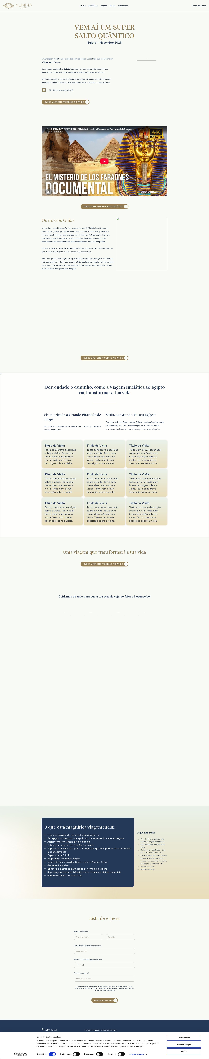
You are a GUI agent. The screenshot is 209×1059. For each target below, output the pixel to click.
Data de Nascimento (87, 945)
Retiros (104, 6)
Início (83, 6)
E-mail (81, 973)
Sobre (112, 6)
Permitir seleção (184, 1045)
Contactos (123, 6)
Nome (81, 931)
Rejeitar (184, 1051)
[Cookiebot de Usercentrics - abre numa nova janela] (20, 1054)
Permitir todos (184, 1038)
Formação (93, 6)
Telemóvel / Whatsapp (88, 959)
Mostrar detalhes (136, 1054)
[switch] (76, 1054)
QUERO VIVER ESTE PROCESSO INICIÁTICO (64, 102)
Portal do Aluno (199, 6)
